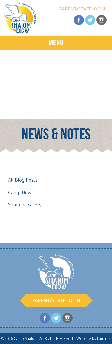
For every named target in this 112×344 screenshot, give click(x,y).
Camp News (20, 192)
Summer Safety (25, 204)
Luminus (104, 338)
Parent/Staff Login (82, 8)
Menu (56, 42)
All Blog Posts (22, 180)
